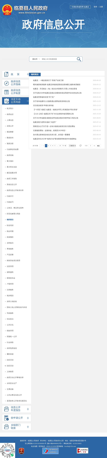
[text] (58, 59)
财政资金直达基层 (13, 260)
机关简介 (10, 108)
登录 (95, 7)
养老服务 (10, 249)
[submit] (78, 59)
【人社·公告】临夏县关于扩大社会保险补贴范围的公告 (53, 114)
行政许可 (10, 196)
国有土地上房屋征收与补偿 (17, 307)
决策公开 (10, 126)
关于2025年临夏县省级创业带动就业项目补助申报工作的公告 (55, 118)
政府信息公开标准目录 (15, 190)
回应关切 (10, 360)
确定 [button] (98, 146)
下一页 (64, 145)
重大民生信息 (12, 167)
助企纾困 (10, 231)
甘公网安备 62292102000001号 (35, 443)
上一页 (42, 145)
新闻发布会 (11, 278)
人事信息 (10, 120)
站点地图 (34, 446)
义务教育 (10, 371)
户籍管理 (10, 284)
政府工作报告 (12, 179)
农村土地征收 (12, 301)
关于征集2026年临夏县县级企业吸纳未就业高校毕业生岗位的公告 (57, 93)
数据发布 (10, 138)
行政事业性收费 (12, 149)
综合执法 (10, 319)
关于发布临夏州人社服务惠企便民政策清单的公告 (51, 101)
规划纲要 (10, 132)
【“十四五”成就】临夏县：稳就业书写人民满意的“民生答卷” (55, 109)
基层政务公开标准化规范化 (17, 401)
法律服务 (10, 290)
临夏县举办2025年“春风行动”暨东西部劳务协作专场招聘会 (54, 139)
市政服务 (10, 313)
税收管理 (10, 331)
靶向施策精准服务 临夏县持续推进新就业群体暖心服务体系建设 (56, 84)
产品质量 (10, 255)
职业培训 (10, 225)
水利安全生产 (12, 383)
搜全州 (34, 59)
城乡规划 (10, 295)
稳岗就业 (10, 219)
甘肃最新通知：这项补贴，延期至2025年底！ (50, 130)
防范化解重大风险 (13, 214)
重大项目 (10, 161)
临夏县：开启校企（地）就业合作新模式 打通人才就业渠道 (55, 89)
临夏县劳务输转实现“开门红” (44, 97)
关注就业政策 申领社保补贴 (43, 105)
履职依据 (10, 354)
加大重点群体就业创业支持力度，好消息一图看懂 (51, 135)
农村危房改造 (12, 348)
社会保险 (10, 342)
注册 (101, 7)
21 (60, 145)
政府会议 (10, 114)
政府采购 (10, 155)
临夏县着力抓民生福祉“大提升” (44, 122)
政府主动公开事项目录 (15, 377)
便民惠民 (10, 272)
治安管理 (10, 266)
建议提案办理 (12, 173)
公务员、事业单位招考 (15, 208)
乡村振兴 (10, 243)
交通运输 (10, 389)
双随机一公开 (12, 336)
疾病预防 (10, 237)
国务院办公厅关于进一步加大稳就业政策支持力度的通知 (54, 126)
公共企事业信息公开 (14, 395)
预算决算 (10, 143)
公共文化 (10, 325)
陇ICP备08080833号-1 (54, 443)
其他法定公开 (12, 184)
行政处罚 (10, 202)
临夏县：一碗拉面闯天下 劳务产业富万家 (48, 80)
